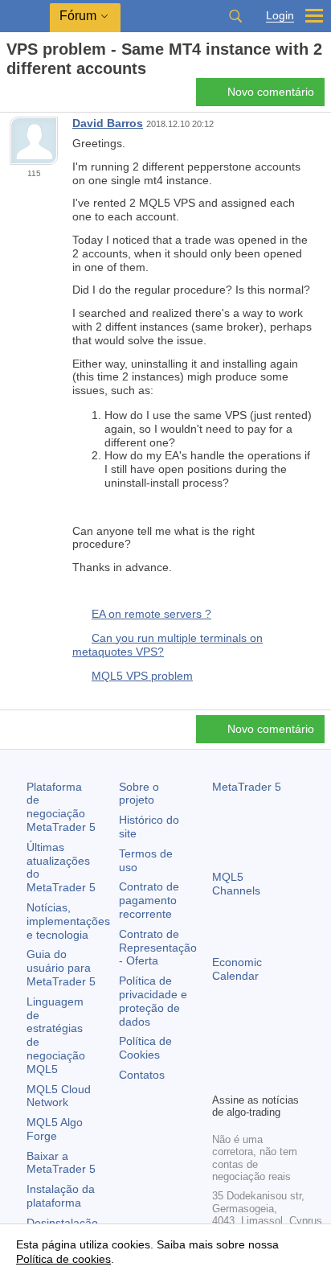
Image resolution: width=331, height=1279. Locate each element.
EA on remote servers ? (151, 613)
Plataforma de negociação (61, 806)
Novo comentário (270, 91)
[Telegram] (247, 1052)
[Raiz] (11, 97)
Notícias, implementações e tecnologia (68, 921)
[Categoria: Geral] (30, 96)
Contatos (142, 1074)
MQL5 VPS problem (142, 675)
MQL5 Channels (236, 883)
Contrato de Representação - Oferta (158, 947)
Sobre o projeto (139, 793)
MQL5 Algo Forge (55, 1129)
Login (280, 16)
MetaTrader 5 (246, 786)
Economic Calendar (237, 969)
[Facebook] (221, 1052)
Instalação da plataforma (61, 1195)
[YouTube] (221, 1078)
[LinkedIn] (247, 1078)
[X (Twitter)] (273, 1052)
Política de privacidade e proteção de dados (153, 1000)
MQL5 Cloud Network (59, 1096)
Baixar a (61, 1162)
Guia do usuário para (61, 968)
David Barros (107, 123)
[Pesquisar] (235, 16)
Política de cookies (63, 1258)
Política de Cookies (145, 1047)
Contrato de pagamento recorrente (149, 900)
